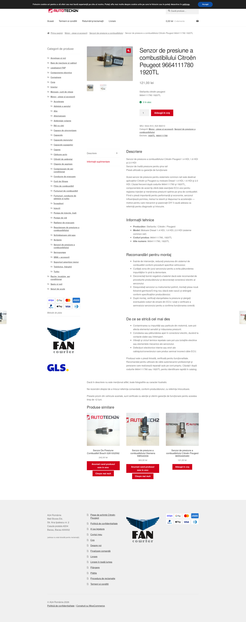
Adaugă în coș (162, 112)
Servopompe (60, 252)
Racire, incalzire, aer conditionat (60, 278)
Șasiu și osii (56, 284)
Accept (205, 4)
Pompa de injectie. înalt (65, 212)
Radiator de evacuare (64, 222)
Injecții (57, 208)
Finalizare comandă (100, 551)
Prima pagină (57, 33)
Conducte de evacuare (65, 176)
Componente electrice (61, 72)
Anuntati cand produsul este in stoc (103, 466)
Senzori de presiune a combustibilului (106, 33)
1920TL (151, 135)
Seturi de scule (58, 288)
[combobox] (182, 10)
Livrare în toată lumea (101, 562)
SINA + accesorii (61, 257)
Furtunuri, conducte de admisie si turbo (65, 197)
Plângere (95, 567)
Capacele (58, 135)
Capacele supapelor (63, 144)
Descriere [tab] (92, 153)
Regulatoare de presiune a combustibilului (66, 229)
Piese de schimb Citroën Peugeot (102, 516)
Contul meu (96, 534)
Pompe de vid (60, 217)
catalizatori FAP (58, 67)
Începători (58, 203)
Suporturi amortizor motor (66, 262)
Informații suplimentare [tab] (98, 161)
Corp (53, 82)
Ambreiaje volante (62, 120)
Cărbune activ (60, 154)
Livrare (112, 21)
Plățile (93, 573)
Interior (54, 87)
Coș (92, 540)
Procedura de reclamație (102, 578)
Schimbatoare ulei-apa (64, 235)
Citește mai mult (103, 473)
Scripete (58, 239)
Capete (57, 149)
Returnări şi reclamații (93, 21)
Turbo (56, 271)
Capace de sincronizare (65, 130)
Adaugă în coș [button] (182, 466)
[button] (128, 50)
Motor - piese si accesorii (76, 33)
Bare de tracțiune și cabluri (64, 62)
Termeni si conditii (68, 21)
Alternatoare (60, 115)
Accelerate (59, 101)
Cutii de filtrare (61, 181)
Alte (56, 111)
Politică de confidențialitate (104, 523)
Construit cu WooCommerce (90, 605)
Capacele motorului (63, 139)
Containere (56, 77)
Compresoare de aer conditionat (63, 170)
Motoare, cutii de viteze (62, 91)
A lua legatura (97, 529)
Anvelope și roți (58, 58)
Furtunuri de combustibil (66, 190)
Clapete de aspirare (63, 164)
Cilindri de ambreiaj (63, 159)
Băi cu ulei (59, 125)
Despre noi (96, 545)
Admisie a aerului (62, 106)
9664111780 (162, 135)
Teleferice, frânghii (63, 266)
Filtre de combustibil (64, 186)
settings (186, 4)
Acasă (50, 21)
